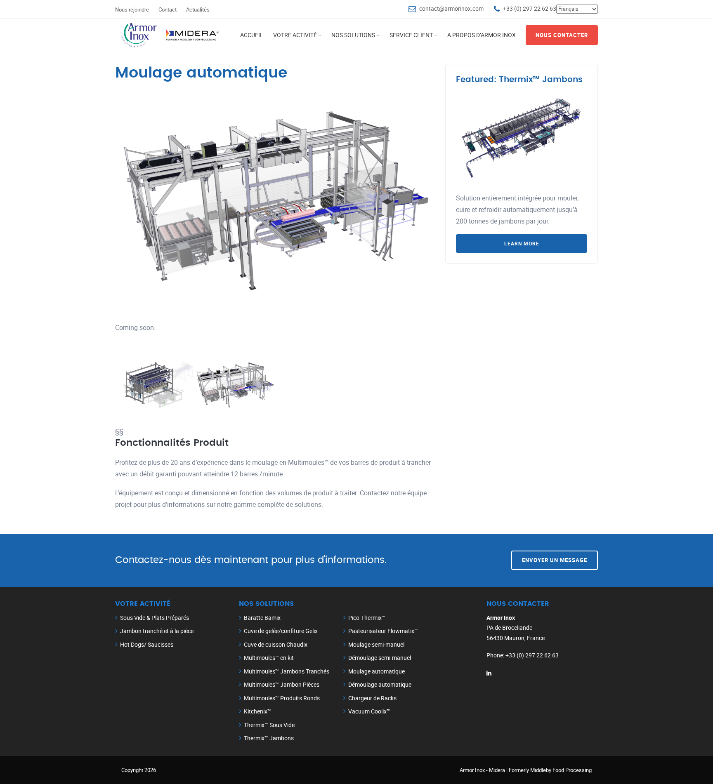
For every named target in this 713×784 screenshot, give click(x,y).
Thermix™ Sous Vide (269, 725)
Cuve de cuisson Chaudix (275, 644)
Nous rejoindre (132, 9)
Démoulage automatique (379, 684)
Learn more (521, 243)
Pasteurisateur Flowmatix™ (383, 631)
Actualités (198, 9)
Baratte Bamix (262, 618)
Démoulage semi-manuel (379, 658)
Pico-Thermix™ (366, 618)
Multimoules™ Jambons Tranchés (286, 671)
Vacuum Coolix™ (369, 711)
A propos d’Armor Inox (481, 35)
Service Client (411, 35)
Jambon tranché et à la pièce (157, 631)
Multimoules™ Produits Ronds (282, 698)
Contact (167, 9)
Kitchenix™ (257, 711)
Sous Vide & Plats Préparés (154, 618)
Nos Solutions (353, 35)
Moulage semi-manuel (376, 644)
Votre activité (295, 35)
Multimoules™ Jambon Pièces (281, 684)
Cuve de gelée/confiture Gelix (281, 631)
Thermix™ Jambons (269, 738)
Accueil (251, 35)
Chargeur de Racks (372, 698)
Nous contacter (562, 35)
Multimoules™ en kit (269, 658)
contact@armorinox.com (451, 8)
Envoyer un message (554, 560)
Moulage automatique (376, 671)
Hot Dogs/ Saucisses (146, 644)
